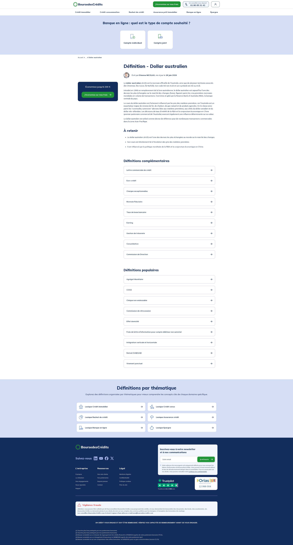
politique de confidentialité (198, 471)
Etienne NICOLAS (147, 75)
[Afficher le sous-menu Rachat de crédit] (143, 12)
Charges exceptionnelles (137, 191)
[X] (112, 458)
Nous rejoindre (80, 485)
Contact (100, 485)
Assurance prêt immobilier (165, 12)
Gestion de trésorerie (135, 233)
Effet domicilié (132, 321)
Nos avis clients (102, 474)
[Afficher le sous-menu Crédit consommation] (118, 12)
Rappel (78, 488)
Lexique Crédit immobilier (96, 406)
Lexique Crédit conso (165, 406)
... (85, 57)
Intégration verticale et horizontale (141, 342)
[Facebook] (106, 458)
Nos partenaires (102, 478)
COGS (129, 290)
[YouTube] (101, 458)
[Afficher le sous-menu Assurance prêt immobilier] (176, 12)
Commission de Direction (137, 254)
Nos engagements (82, 481)
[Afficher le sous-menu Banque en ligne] (200, 12)
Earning (129, 223)
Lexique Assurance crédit (167, 417)
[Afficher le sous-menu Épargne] (217, 12)
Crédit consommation (109, 12)
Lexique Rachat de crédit (96, 417)
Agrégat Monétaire (134, 279)
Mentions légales (125, 474)
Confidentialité (124, 478)
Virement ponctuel (134, 363)
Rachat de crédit (136, 12)
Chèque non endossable (136, 300)
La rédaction (80, 478)
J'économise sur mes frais (166, 4)
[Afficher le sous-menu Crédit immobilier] (89, 12)
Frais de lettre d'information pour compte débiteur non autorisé (154, 332)
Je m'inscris (204, 459)
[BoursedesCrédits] (92, 447)
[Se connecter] (215, 4)
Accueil (80, 57)
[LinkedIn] (95, 458)
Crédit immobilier (83, 12)
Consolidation (132, 244)
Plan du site (123, 485)
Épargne (214, 12)
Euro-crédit (131, 180)
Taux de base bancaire (136, 212)
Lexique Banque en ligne (96, 428)
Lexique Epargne (163, 428)
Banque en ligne (194, 12)
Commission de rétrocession (138, 311)
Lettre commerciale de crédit (138, 170)
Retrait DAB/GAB (133, 353)
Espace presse (102, 481)
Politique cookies (125, 481)
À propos (79, 474)
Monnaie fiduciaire (134, 202)
